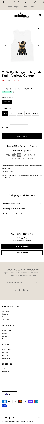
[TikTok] (28, 290)
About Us (5, 333)
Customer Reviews (8, 358)
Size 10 (35, 113)
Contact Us (5, 336)
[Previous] (5, 45)
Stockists (5, 352)
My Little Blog (6, 349)
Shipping (5, 314)
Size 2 (5, 113)
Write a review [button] (22, 247)
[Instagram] (24, 290)
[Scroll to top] (39, 417)
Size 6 (20, 113)
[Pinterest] (19, 290)
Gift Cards (5, 311)
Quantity (5, 127)
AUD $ (11, 394)
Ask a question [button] (22, 252)
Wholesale (5, 339)
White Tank (6, 102)
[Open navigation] (7, 15)
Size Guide (5, 320)
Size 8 (28, 113)
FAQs (4, 369)
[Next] (38, 45)
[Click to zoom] (38, 29)
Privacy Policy (6, 371)
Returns (4, 317)
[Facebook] (15, 290)
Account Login (6, 330)
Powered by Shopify (27, 421)
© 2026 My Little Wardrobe (11, 421)
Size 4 (13, 113)
